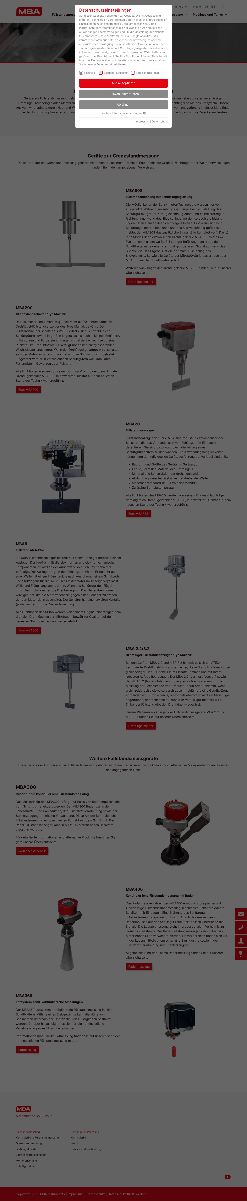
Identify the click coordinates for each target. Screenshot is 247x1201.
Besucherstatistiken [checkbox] (116, 72)
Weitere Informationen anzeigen (122, 113)
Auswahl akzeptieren (123, 94)
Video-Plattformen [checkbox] (147, 72)
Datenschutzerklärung (112, 64)
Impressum (142, 121)
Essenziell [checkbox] (90, 72)
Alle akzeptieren (123, 83)
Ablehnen (123, 104)
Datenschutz (160, 121)
